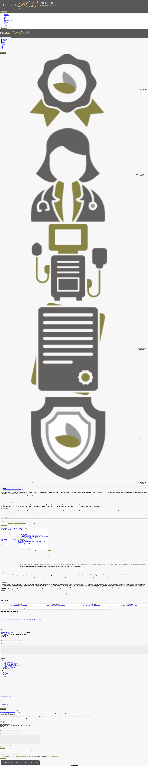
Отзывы (74, 765)
